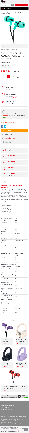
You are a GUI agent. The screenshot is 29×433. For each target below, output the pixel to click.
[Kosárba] (8, 76)
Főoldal (2, 12)
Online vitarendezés (5, 407)
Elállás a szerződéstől (5, 411)
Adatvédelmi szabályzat (6, 403)
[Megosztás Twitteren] (5, 126)
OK (26, 429)
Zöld (9, 67)
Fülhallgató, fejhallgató (17, 12)
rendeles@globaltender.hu (10, 138)
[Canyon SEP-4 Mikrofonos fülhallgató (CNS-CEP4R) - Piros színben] (14, 377)
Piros (6, 67)
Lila (2, 67)
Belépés (22, 1)
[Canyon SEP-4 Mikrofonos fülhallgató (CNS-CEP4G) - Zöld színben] (14, 30)
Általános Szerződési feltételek (7, 405)
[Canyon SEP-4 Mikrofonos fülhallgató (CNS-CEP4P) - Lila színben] (7, 330)
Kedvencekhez (7, 46)
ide (18, 431)
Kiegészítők (8, 12)
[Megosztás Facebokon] (2, 126)
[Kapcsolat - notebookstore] (3, 87)
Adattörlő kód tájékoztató (6, 409)
